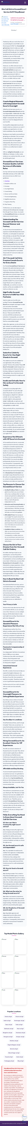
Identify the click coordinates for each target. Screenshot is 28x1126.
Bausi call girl (9, 1024)
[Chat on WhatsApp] (24, 1122)
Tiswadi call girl (9, 1057)
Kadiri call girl (7, 1020)
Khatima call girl (14, 1040)
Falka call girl (19, 1024)
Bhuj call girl (21, 1061)
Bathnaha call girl (8, 1028)
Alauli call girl (19, 1057)
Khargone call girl (8, 1036)
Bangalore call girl (7, 1032)
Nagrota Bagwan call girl (14, 1044)
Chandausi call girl (20, 1032)
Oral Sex (7, 181)
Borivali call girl (14, 1048)
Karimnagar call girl (19, 1020)
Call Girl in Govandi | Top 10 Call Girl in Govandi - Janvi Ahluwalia (17, 20)
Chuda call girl (8, 1016)
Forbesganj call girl (9, 1061)
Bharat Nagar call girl (14, 1052)
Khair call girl (20, 1028)
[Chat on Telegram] (24, 1116)
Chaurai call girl (19, 1016)
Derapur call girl (20, 1036)
